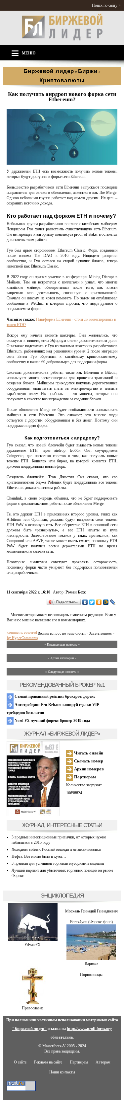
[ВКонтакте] (85, 602)
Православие (32, 1008)
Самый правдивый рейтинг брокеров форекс (54, 696)
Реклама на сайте (48, 1062)
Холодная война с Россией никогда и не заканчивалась (56, 849)
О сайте (20, 1062)
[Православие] (32, 1002)
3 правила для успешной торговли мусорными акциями (58, 863)
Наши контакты (62, 1072)
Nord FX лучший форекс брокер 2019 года (52, 720)
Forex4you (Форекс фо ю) (91, 921)
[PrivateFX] (33, 939)
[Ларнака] (91, 958)
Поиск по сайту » (106, 5)
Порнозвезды (91, 974)
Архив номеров (88, 768)
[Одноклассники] (99, 602)
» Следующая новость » (62, 671)
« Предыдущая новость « (62, 644)
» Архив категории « (62, 658)
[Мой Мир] (106, 602)
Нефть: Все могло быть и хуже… (39, 856)
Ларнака (91, 964)
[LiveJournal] (112, 602)
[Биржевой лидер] (62, 39)
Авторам (103, 1062)
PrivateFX (32, 944)
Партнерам (84, 776)
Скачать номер (88, 760)
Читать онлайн (88, 752)
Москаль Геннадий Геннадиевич (91, 911)
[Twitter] (92, 602)
